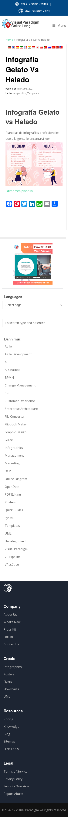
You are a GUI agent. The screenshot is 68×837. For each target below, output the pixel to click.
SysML (9, 518)
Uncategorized (15, 541)
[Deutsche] (9, 47)
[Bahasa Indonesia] (33, 47)
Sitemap (9, 741)
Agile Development (18, 354)
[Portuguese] (45, 47)
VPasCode (12, 564)
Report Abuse (13, 794)
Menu (61, 25)
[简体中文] (57, 47)
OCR (8, 471)
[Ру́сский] (49, 47)
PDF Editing (13, 494)
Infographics (19, 93)
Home (9, 39)
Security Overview (16, 786)
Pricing (8, 719)
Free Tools (11, 749)
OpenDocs (12, 487)
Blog (7, 734)
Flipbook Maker (16, 424)
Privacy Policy (13, 779)
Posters (10, 502)
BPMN (9, 377)
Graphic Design (15, 432)
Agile (8, 346)
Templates (33, 93)
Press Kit (10, 629)
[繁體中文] (61, 47)
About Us (10, 614)
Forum (8, 637)
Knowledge (11, 726)
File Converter (15, 416)
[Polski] (41, 47)
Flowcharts (11, 689)
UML (8, 533)
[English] (13, 47)
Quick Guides (14, 510)
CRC (7, 393)
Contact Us (11, 644)
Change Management (20, 385)
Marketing (12, 463)
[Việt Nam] (53, 47)
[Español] (17, 47)
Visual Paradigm (16, 549)
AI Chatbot (12, 370)
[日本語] (37, 47)
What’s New (12, 622)
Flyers (8, 682)
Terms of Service (15, 771)
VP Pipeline (13, 557)
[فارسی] (21, 47)
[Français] (25, 47)
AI (6, 362)
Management (14, 455)
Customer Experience (20, 401)
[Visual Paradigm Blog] (20, 26)
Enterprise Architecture (21, 409)
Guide (9, 440)
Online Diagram (16, 479)
